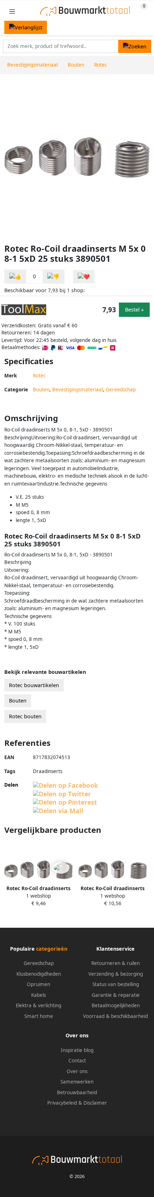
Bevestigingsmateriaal (77, 389)
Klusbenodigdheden (38, 974)
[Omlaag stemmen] (53, 276)
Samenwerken (77, 1081)
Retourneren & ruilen (115, 963)
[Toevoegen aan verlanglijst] (84, 276)
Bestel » (134, 309)
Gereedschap (121, 389)
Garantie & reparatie (116, 995)
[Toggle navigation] (12, 11)
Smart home (38, 1016)
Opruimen (38, 984)
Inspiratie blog (77, 1050)
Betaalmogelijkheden (116, 1005)
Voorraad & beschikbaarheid (115, 1016)
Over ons (77, 1071)
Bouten (41, 389)
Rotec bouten (25, 716)
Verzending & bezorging (115, 974)
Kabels (38, 995)
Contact (77, 1060)
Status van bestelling (115, 984)
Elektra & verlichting (38, 1005)
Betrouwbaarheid (77, 1092)
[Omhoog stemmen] (15, 276)
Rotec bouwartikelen (34, 685)
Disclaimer (95, 1103)
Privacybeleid (62, 1103)
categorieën (51, 948)
